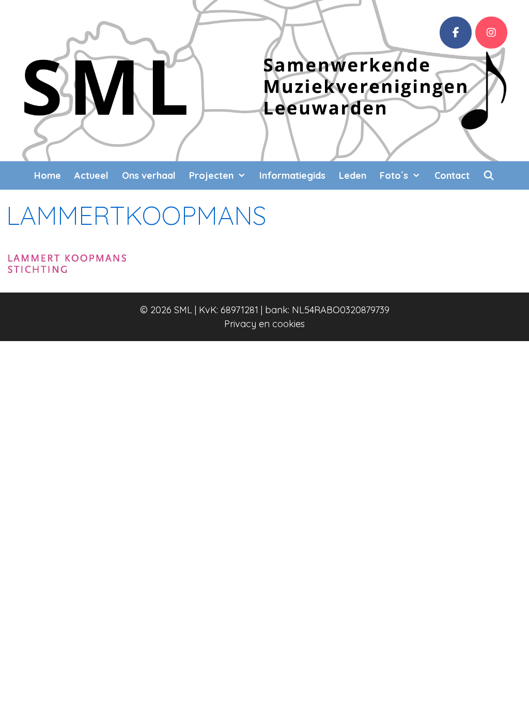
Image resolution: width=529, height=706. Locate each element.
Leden (352, 175)
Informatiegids (292, 175)
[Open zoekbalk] (489, 175)
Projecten (211, 175)
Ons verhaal (149, 175)
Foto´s (394, 175)
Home (47, 175)
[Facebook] (456, 33)
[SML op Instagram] (491, 33)
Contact (452, 175)
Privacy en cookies (264, 324)
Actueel (91, 175)
